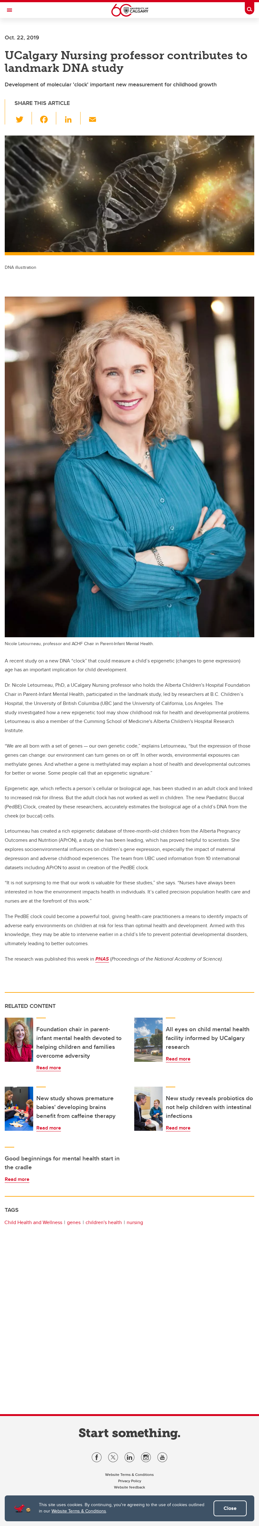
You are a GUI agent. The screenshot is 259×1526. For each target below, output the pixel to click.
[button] (23, 118)
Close (230, 1508)
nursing (135, 1222)
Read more (48, 1067)
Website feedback (129, 1487)
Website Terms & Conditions (78, 1511)
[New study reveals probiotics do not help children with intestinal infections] (148, 1109)
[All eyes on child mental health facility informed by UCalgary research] (148, 1040)
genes (74, 1222)
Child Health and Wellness (33, 1222)
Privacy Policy (129, 1480)
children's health (104, 1222)
